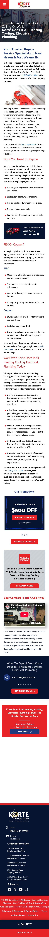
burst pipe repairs (29, 144)
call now (26, 924)
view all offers (23, 542)
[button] (22, 535)
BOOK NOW (23, 932)
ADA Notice (33, 915)
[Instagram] (26, 890)
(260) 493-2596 (29, 75)
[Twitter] (15, 890)
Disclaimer (18, 911)
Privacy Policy (32, 911)
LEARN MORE (26, 586)
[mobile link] (45, 4)
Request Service (24, 519)
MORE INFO (23, 731)
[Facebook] (10, 890)
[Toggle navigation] (4, 5)
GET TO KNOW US (23, 691)
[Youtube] (21, 890)
